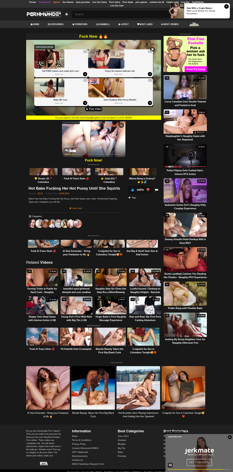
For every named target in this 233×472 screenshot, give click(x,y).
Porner (32, 2)
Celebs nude (172, 2)
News (75, 436)
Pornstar (122, 456)
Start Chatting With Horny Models (120, 100)
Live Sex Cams (99, 2)
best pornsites (83, 2)
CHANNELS (104, 24)
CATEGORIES (57, 24)
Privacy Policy (79, 444)
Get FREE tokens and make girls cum (60, 71)
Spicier (56, 2)
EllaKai (167, 436)
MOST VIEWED (171, 24)
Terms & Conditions (81, 440)
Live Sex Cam (117, 5)
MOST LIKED (146, 24)
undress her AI (157, 2)
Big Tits (121, 448)
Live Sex (185, 2)
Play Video (94, 109)
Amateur (122, 440)
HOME (36, 24)
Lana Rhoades (171, 440)
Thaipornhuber (171, 452)
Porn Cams (114, 2)
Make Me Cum (60, 100)
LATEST (125, 24)
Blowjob (122, 444)
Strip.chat (59, 74)
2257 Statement (80, 452)
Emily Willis (169, 456)
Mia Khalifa (169, 444)
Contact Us (77, 460)
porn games (141, 2)
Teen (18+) (123, 436)
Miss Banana (170, 448)
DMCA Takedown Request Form (88, 464)
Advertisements (79, 456)
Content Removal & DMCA (85, 448)
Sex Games (68, 2)
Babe (120, 452)
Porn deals (128, 2)
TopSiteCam (198, 2)
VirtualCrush (44, 2)
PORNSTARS (81, 24)
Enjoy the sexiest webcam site (120, 71)
